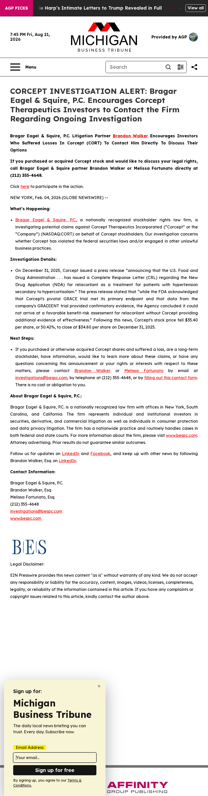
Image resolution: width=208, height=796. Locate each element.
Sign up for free (54, 770)
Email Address (30, 747)
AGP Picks (16, 8)
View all (196, 7)
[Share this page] (194, 67)
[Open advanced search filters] (180, 67)
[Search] (168, 67)
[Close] (99, 686)
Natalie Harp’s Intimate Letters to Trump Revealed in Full (94, 8)
